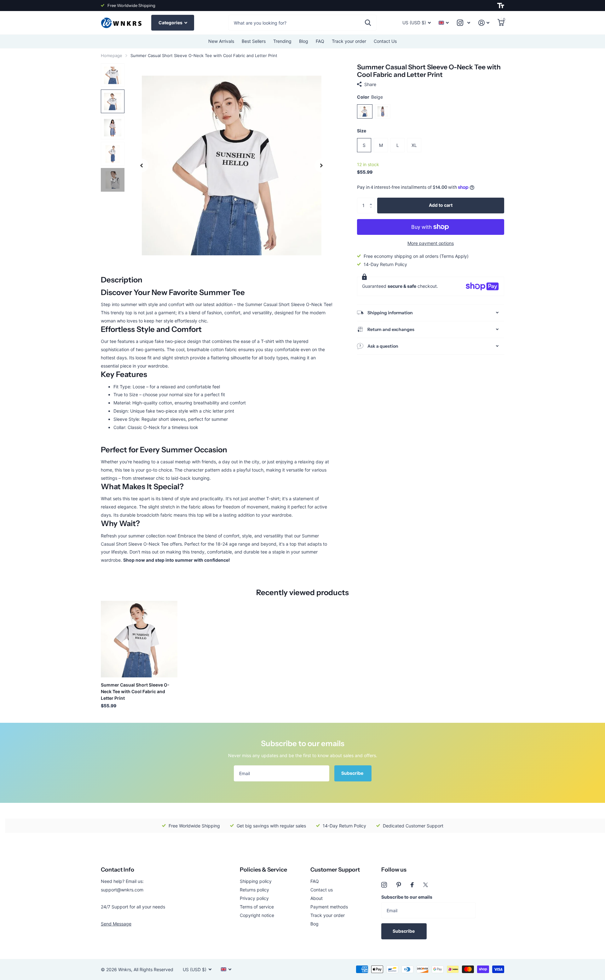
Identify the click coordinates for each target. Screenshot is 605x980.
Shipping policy (256, 881)
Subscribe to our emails (406, 897)
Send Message (116, 923)
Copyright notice (257, 915)
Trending (282, 41)
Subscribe (352, 773)
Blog (303, 41)
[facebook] (412, 884)
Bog (314, 923)
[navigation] (141, 165)
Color (370, 97)
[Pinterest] (398, 885)
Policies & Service (263, 869)
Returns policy (254, 889)
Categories (170, 22)
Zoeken (368, 23)
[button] (372, 200)
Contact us (321, 889)
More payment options (430, 243)
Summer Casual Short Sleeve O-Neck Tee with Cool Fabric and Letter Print (135, 691)
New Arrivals (221, 41)
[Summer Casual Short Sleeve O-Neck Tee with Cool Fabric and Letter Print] (139, 639)
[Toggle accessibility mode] (500, 6)
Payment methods (329, 906)
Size (361, 130)
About (316, 898)
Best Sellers (254, 41)
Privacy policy (254, 898)
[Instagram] (384, 885)
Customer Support (335, 869)
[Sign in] (484, 23)
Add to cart (440, 205)
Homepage (111, 55)
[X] (425, 885)
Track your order (349, 41)
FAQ (320, 41)
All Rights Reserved (153, 969)
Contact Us (385, 41)
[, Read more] (463, 23)
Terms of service (257, 906)
